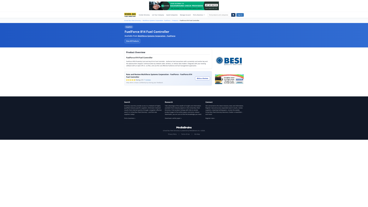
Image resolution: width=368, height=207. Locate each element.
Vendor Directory (144, 15)
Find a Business (198, 15)
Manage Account (185, 15)
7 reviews (147, 80)
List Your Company (158, 15)
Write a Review (202, 78)
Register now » (210, 118)
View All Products (132, 41)
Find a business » (129, 118)
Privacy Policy (172, 134)
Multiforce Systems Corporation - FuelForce (156, 20)
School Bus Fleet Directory (132, 20)
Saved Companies (172, 15)
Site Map (197, 134)
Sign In (240, 15)
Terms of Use (185, 134)
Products (175, 20)
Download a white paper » (173, 118)
